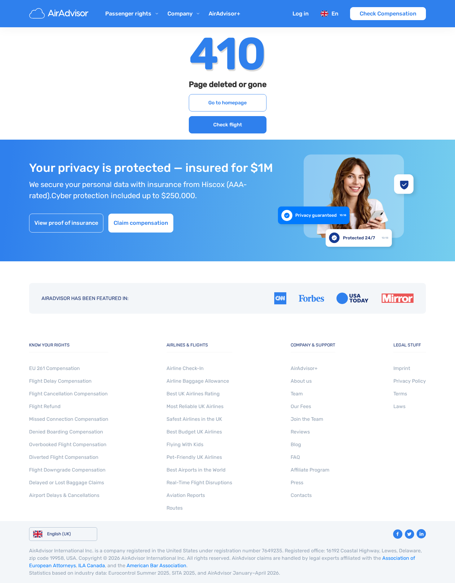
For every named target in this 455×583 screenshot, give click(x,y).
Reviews (300, 432)
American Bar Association (156, 565)
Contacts (301, 495)
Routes (175, 508)
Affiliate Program (310, 470)
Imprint (401, 368)
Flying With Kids (185, 444)
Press (297, 482)
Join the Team (307, 419)
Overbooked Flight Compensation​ (67, 444)
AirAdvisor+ (224, 13)
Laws (399, 406)
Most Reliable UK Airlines (195, 406)
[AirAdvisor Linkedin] (421, 533)
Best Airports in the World (196, 470)
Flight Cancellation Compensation (68, 394)
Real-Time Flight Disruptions (199, 482)
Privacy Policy (409, 381)
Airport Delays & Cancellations (64, 495)
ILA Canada (91, 565)
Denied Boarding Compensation (66, 432)
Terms (400, 394)
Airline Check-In (185, 368)
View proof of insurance (66, 223)
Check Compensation (388, 13)
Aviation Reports (186, 495)
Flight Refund (45, 406)
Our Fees (301, 406)
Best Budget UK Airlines (194, 432)
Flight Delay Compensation (60, 381)
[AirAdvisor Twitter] (409, 534)
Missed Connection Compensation (68, 419)
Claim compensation (141, 223)
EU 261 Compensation (54, 368)
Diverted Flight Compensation (63, 457)
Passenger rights (128, 13)
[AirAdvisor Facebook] (397, 534)
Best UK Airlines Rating (193, 394)
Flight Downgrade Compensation (67, 470)
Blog (296, 444)
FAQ (295, 457)
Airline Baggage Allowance (198, 381)
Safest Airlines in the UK (194, 419)
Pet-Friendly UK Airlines (194, 457)
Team (297, 394)
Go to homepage (227, 103)
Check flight (227, 125)
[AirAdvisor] (59, 13)
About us (301, 381)
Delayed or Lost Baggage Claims (66, 482)
